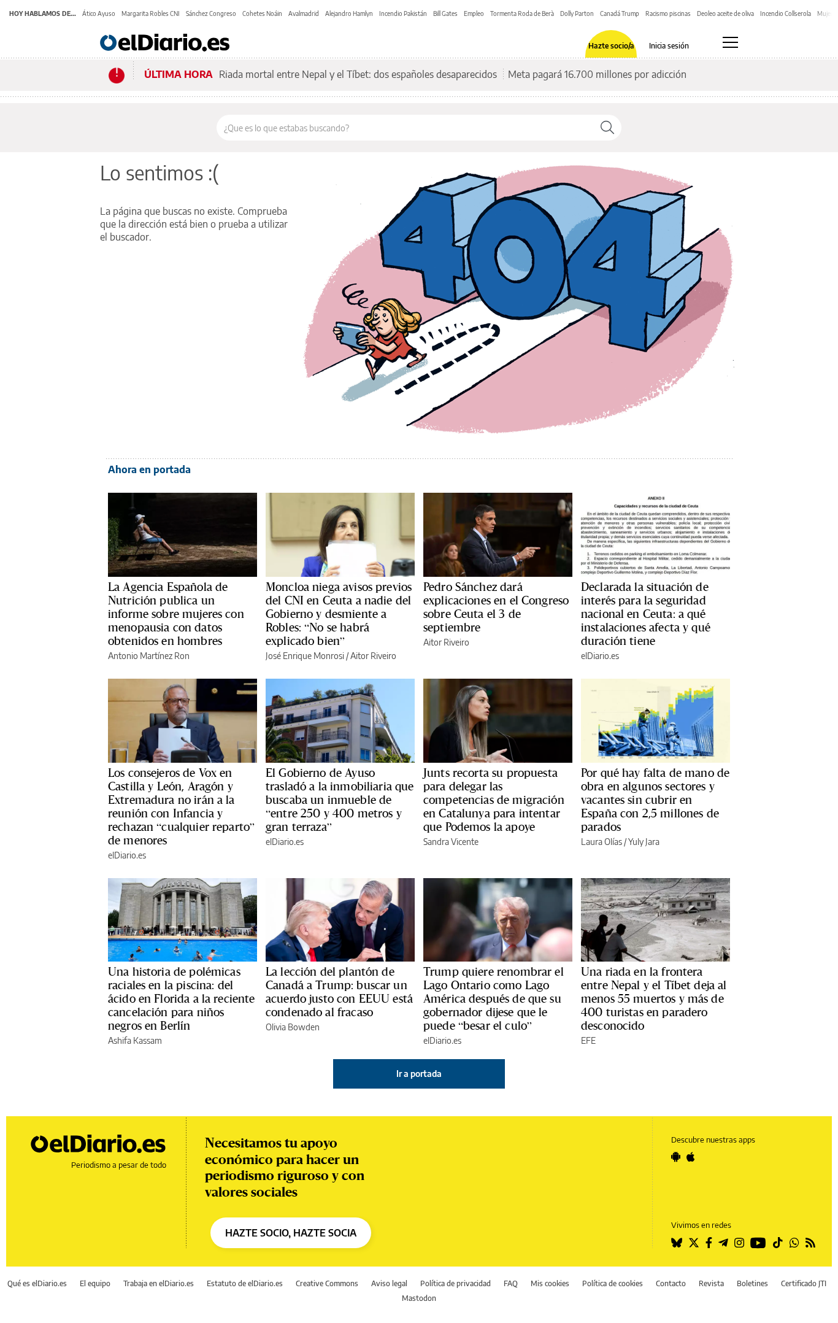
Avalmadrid (303, 13)
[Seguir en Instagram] (739, 1242)
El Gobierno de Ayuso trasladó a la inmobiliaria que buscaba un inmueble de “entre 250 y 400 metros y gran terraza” (340, 799)
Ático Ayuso (98, 13)
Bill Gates (445, 13)
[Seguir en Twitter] (693, 1242)
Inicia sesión (669, 46)
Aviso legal (389, 1283)
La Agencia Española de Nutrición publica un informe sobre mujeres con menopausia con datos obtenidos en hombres (176, 613)
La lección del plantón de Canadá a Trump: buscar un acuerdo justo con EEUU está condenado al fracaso (339, 991)
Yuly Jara (643, 841)
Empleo (474, 13)
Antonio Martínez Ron (149, 655)
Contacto (671, 1283)
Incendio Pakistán (403, 13)
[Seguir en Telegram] (723, 1242)
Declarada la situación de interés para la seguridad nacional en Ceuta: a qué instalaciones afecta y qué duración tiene (645, 613)
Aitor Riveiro (373, 655)
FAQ (511, 1283)
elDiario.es (600, 655)
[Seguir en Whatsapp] (794, 1242)
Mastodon (419, 1298)
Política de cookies (612, 1283)
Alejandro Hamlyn (349, 13)
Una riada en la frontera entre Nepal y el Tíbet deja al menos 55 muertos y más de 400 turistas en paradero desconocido (654, 998)
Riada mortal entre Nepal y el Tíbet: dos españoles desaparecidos (358, 74)
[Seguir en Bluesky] (676, 1242)
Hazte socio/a (611, 46)
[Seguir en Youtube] (758, 1242)
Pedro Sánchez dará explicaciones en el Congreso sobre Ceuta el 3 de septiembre (496, 606)
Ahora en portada (149, 469)
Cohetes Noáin (262, 13)
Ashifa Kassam (135, 1040)
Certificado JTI (803, 1283)
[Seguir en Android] (675, 1156)
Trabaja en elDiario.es (158, 1283)
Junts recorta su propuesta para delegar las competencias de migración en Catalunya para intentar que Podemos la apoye (493, 799)
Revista (711, 1283)
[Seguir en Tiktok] (777, 1242)
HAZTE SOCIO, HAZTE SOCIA (290, 1233)
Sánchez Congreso (211, 13)
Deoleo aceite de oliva (725, 13)
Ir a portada (419, 1073)
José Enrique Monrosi (305, 655)
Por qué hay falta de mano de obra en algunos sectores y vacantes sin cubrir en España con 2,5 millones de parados (655, 799)
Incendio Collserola (785, 13)
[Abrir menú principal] (730, 42)
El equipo (95, 1283)
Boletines (752, 1283)
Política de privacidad (455, 1283)
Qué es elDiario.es (37, 1283)
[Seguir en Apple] (690, 1156)
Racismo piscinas (668, 13)
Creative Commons (327, 1283)
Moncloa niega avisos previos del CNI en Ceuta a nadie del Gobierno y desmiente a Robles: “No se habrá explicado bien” (339, 613)
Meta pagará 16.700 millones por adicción (597, 74)
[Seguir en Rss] (810, 1242)
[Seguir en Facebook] (708, 1242)
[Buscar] (607, 128)
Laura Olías (601, 841)
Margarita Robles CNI (150, 13)
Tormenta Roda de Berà (522, 13)
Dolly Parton (577, 13)
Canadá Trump (619, 13)
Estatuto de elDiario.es (245, 1283)
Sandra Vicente (451, 841)
